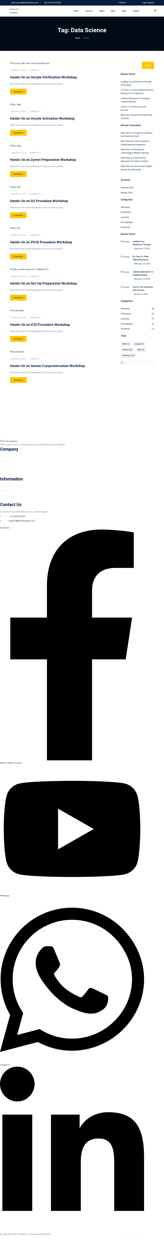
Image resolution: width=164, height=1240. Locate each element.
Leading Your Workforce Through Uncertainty (141, 243)
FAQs (2, 495)
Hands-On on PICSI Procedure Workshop (41, 242)
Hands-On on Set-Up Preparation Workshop (43, 283)
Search (148, 65)
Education (125, 207)
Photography (127, 222)
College (139, 344)
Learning (125, 217)
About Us (4, 457)
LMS (140, 349)
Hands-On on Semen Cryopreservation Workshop (47, 366)
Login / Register (148, 2)
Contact (136, 11)
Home (76, 11)
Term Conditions (7, 465)
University (125, 227)
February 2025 (127, 187)
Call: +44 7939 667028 (52, 2)
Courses (88, 11)
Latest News (5, 461)
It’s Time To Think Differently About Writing (140, 258)
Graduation (126, 212)
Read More (18, 91)
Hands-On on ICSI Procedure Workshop (40, 324)
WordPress (128, 355)
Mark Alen (125, 133)
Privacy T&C (5, 491)
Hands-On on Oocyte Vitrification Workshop (43, 77)
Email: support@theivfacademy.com (24, 2)
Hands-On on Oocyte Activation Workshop (42, 118)
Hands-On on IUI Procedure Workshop (39, 201)
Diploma (127, 349)
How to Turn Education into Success (143, 289)
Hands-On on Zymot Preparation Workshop (43, 159)
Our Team (4, 474)
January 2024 (126, 192)
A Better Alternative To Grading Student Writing (143, 273)
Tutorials (4, 486)
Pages (101, 11)
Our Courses (5, 469)
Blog (113, 11)
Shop (124, 11)
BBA (126, 344)
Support (3, 499)
